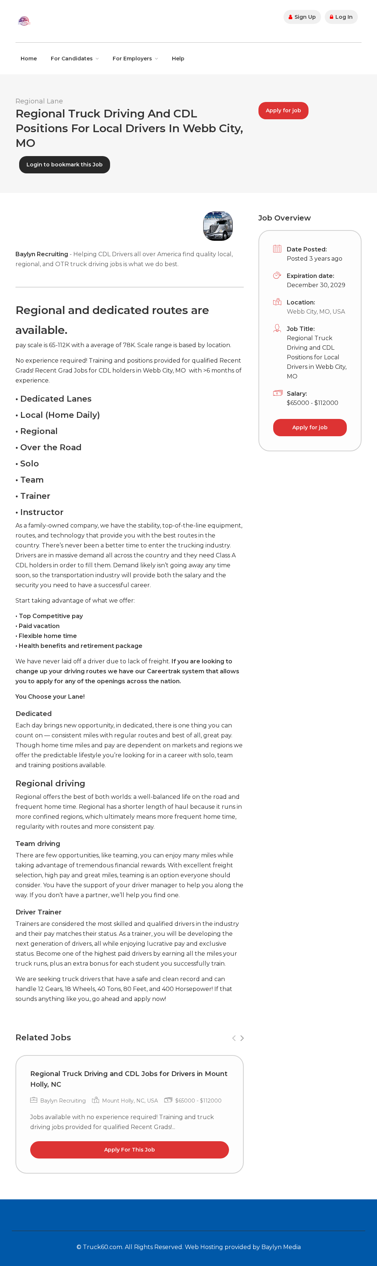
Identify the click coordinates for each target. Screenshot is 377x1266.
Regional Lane (39, 101)
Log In (343, 17)
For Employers (132, 58)
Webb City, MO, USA (316, 311)
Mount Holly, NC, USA (130, 1100)
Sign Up (304, 17)
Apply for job (283, 110)
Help (178, 58)
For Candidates (72, 58)
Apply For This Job (129, 1149)
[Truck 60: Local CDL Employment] (23, 20)
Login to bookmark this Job (65, 164)
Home (29, 58)
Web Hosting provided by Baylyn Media (243, 1247)
